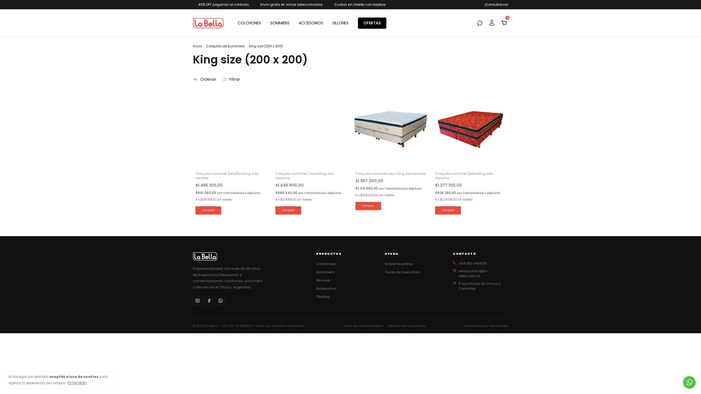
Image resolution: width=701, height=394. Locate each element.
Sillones (323, 280)
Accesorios (326, 288)
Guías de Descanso (402, 272)
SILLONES (340, 23)
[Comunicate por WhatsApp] (689, 382)
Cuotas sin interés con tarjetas (360, 4)
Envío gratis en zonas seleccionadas (291, 4)
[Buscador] (480, 23)
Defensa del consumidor (407, 326)
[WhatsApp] (220, 300)
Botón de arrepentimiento (363, 326)
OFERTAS (372, 23)
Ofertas (323, 296)
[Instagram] (197, 300)
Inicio (197, 46)
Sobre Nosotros (399, 263)
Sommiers (325, 272)
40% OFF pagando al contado (223, 4)
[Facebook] (209, 300)
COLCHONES (249, 23)
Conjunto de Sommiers (225, 46)
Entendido (77, 382)
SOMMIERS (279, 23)
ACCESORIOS (311, 23)
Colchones (326, 263)
